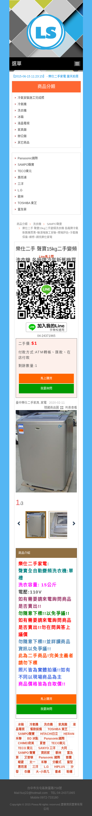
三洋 (21, 184)
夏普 (43, 743)
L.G (20, 190)
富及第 (22, 209)
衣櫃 (27, 771)
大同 (64, 748)
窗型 (70, 762)
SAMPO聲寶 (26, 164)
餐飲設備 (36, 729)
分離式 (57, 762)
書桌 (58, 771)
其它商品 (23, 142)
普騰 (69, 757)
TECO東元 (25, 171)
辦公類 (22, 136)
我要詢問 (46, 388)
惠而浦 (22, 177)
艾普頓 (28, 757)
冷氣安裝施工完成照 (31, 98)
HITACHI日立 (49, 734)
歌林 (21, 196)
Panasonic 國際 (49, 757)
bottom (78, 63)
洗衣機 (22, 110)
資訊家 (45, 753)
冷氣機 (22, 104)
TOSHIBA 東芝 (27, 203)
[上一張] (24, 449)
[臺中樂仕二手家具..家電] (46, 48)
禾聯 (44, 762)
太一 (32, 762)
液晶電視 (23, 123)
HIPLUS (59, 767)
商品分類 (22, 224)
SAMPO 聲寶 (26, 753)
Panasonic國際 (28, 158)
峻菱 (21, 762)
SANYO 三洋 (46, 748)
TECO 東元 (25, 748)
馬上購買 (46, 378)
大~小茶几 (42, 771)
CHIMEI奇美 (26, 743)
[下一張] (68, 449)
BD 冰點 (32, 738)
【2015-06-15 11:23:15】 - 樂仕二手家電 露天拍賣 (45, 76)
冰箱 (21, 117)
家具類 (22, 130)
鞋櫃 (69, 771)
